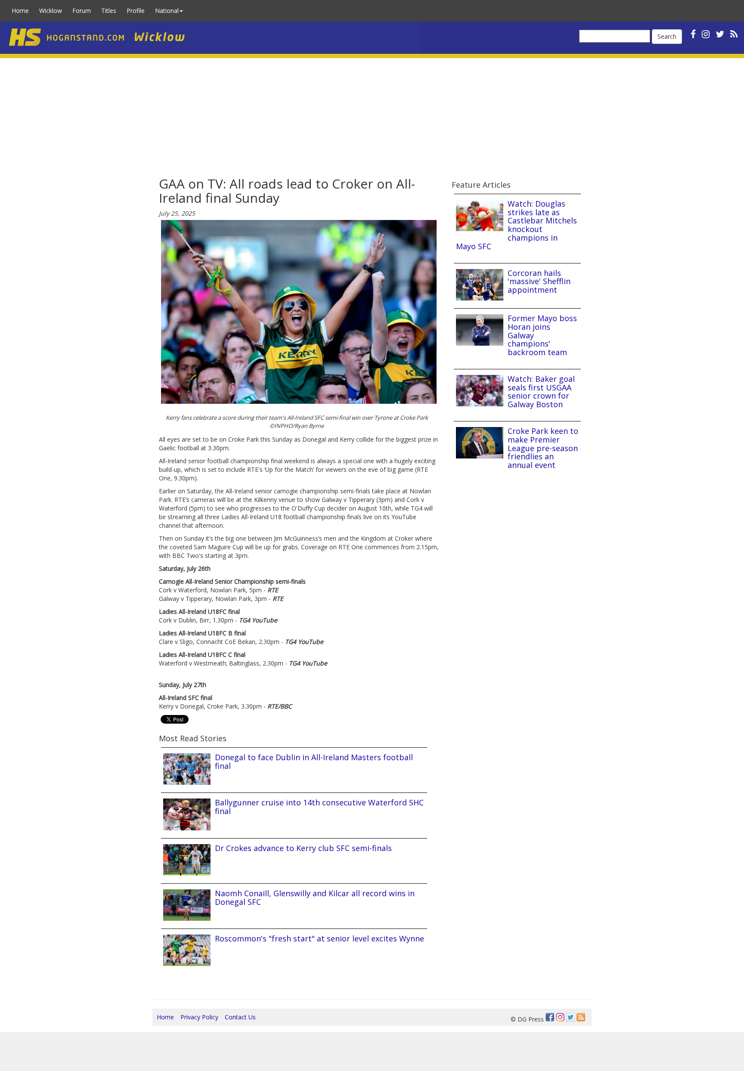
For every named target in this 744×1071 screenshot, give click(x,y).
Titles (108, 10)
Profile (136, 10)
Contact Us (240, 1017)
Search (666, 36)
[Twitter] (570, 1017)
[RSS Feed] (581, 1017)
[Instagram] (560, 1017)
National (167, 10)
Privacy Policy (199, 1017)
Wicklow (50, 10)
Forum (81, 10)
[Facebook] (550, 1017)
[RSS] (734, 33)
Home (20, 10)
